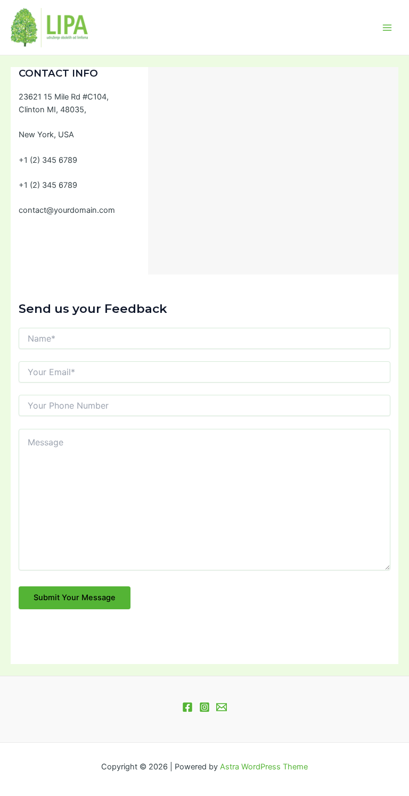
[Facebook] (187, 707)
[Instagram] (204, 707)
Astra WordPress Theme (264, 767)
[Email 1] (221, 707)
